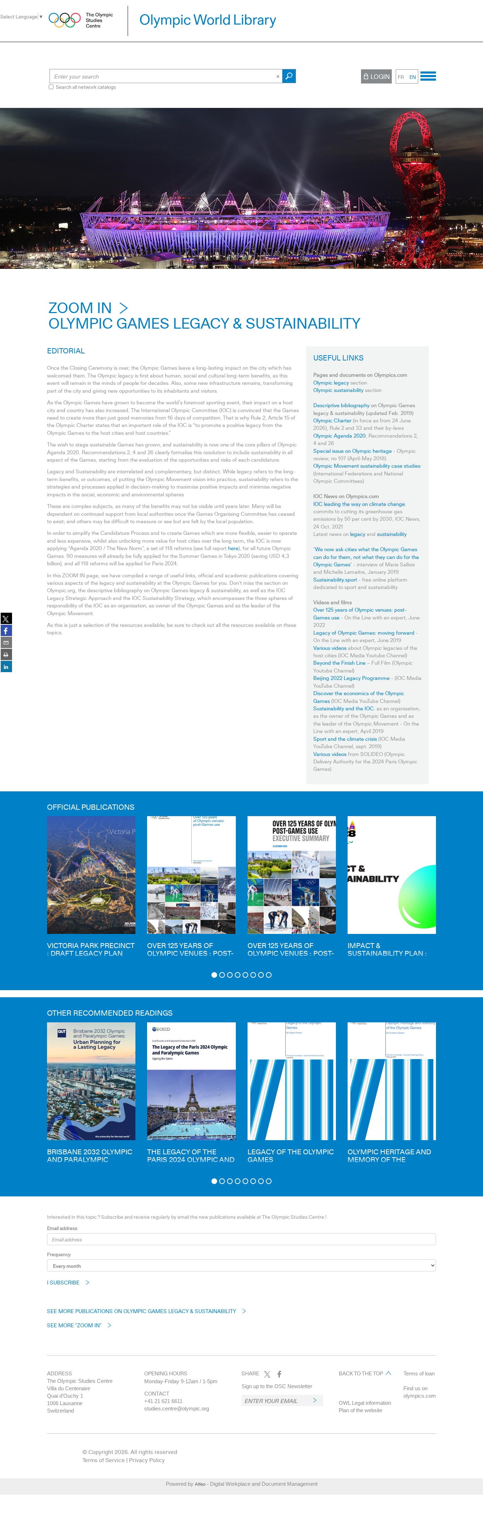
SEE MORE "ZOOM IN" (74, 1325)
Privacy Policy (147, 1460)
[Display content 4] (237, 975)
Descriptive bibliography (341, 405)
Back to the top (361, 1373)
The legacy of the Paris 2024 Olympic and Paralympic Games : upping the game (190, 1163)
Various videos (330, 648)
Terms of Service (103, 1460)
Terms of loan (419, 1373)
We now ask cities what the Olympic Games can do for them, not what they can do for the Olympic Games (366, 556)
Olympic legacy (331, 382)
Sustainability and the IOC (343, 708)
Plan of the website (360, 1410)
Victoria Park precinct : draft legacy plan (90, 949)
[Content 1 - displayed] (214, 975)
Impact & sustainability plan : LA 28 (387, 953)
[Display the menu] (428, 75)
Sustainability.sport (335, 579)
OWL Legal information (365, 1403)
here (233, 548)
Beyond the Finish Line (340, 662)
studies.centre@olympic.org (176, 1408)
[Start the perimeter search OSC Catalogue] (289, 76)
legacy (357, 534)
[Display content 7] (261, 975)
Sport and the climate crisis (345, 739)
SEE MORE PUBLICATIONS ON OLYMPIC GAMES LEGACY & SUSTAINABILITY (141, 1311)
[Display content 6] (253, 975)
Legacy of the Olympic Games (291, 1155)
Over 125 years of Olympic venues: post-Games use (360, 613)
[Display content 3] (230, 975)
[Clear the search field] (279, 76)
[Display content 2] (222, 975)
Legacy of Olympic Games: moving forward (363, 632)
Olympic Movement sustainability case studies (366, 465)
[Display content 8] (269, 975)
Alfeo (200, 1484)
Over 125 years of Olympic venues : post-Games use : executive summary (291, 957)
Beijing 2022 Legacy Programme (351, 678)
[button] (29, 892)
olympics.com (419, 1396)
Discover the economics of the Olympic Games (358, 696)
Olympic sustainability (338, 390)
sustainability (392, 534)
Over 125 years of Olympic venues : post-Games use (190, 953)
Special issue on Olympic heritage (352, 451)
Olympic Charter (332, 420)
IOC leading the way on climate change (359, 504)
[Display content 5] (245, 975)
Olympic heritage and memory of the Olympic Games (389, 1159)
